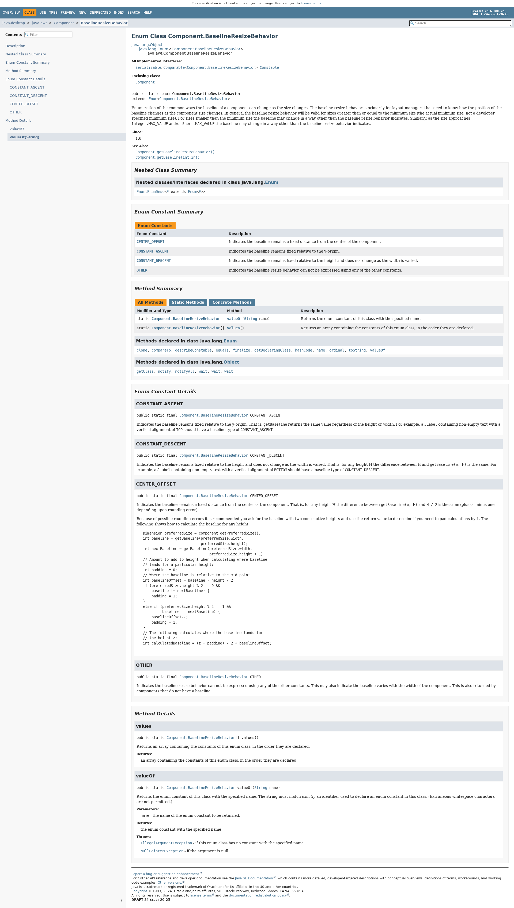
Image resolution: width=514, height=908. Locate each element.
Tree (53, 12)
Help (147, 12)
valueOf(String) (24, 137)
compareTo (161, 350)
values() (17, 129)
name (320, 350)
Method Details (18, 121)
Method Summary (20, 71)
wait (203, 371)
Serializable (148, 67)
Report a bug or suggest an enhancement (165, 874)
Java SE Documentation (254, 878)
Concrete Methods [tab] (232, 302)
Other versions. (170, 882)
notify (164, 371)
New (82, 12)
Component (64, 23)
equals (222, 350)
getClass (145, 371)
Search (133, 12)
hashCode (303, 350)
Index (119, 12)
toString (357, 350)
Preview (68, 12)
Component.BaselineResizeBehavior (206, 49)
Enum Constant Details (25, 79)
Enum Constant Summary (27, 62)
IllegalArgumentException (166, 843)
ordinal (336, 350)
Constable (269, 67)
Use (42, 12)
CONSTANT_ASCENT (27, 87)
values (233, 328)
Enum (153, 99)
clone (142, 350)
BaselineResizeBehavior (104, 23)
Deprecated (100, 12)
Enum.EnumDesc (150, 191)
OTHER (16, 112)
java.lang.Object (146, 45)
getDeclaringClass (272, 350)
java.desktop (13, 23)
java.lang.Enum (153, 49)
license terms (311, 3)
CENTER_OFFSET (24, 104)
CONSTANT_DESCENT (28, 96)
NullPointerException (162, 851)
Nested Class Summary (25, 54)
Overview (11, 12)
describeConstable (193, 350)
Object (231, 362)
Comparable (174, 67)
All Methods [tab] (150, 302)
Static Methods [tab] (188, 302)
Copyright (139, 891)
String (250, 318)
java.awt (39, 23)
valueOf (234, 318)
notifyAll (184, 371)
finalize (241, 350)
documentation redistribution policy (258, 895)
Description (15, 46)
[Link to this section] (201, 170)
